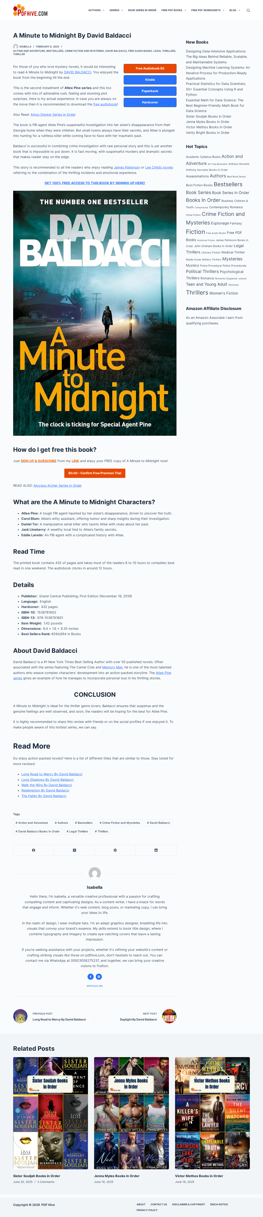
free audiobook (105, 104)
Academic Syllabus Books (203, 156)
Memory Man (112, 667)
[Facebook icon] (91, 977)
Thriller (19, 54)
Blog (233, 10)
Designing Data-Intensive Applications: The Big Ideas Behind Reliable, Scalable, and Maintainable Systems (216, 56)
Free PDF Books (171, 10)
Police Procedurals (234, 265)
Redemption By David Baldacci (45, 790)
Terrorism (233, 284)
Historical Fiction (206, 240)
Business (227, 200)
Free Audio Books (140, 50)
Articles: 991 (95, 986)
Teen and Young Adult (206, 284)
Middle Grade (193, 259)
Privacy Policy (147, 1210)
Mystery (192, 265)
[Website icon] (99, 977)
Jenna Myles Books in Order (208, 122)
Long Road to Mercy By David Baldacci (51, 774)
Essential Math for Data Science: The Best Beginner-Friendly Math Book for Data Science (215, 105)
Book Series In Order (142, 10)
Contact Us (159, 1204)
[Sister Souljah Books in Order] (50, 1113)
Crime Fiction (193, 215)
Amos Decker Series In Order (53, 114)
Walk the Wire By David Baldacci (46, 785)
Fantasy (236, 223)
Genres (114, 10)
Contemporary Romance (226, 207)
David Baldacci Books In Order (38, 831)
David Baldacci (116, 50)
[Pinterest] (115, 850)
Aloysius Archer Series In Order (57, 485)
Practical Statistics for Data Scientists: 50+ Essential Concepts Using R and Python (216, 89)
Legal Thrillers (164, 50)
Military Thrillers (211, 259)
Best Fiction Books (199, 185)
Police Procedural (211, 265)
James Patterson (127, 167)
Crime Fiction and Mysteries (84, 50)
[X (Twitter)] (74, 850)
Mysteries (232, 258)
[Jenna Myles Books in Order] (131, 1113)
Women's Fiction (223, 293)
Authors (94, 10)
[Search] (248, 10)
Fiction (195, 231)
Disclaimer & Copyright (188, 1204)
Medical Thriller (233, 252)
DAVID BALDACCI (77, 72)
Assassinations (197, 176)
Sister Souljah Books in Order (208, 116)
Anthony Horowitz (238, 163)
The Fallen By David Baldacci (43, 796)
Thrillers (101, 831)
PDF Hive (48, 1205)
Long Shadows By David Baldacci (47, 780)
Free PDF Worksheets (206, 10)
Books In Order (203, 200)
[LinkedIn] (156, 850)
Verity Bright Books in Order (208, 133)
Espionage (220, 223)
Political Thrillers (202, 271)
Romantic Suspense (226, 278)
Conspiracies (201, 207)
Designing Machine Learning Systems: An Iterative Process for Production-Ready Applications (218, 72)
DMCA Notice (219, 1204)
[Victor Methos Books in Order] (212, 1113)
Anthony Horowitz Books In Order (207, 169)
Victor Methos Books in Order (209, 127)
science (242, 278)
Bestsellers (54, 50)
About (141, 1204)
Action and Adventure (29, 50)
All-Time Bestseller (217, 164)
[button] (150, 68)
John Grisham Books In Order (213, 246)
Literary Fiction (210, 252)
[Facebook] (33, 850)
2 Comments (45, 1181)
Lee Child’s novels (159, 167)
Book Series (198, 192)
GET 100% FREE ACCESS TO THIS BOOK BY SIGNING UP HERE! (95, 183)
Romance (207, 278)
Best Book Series (236, 176)
